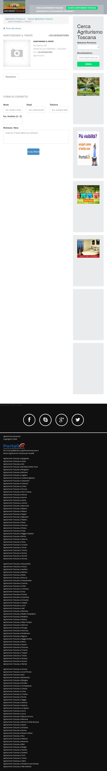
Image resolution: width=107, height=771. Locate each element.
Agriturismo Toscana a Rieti (14, 744)
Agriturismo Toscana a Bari (14, 674)
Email (29, 104)
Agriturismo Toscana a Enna (14, 591)
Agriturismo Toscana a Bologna (15, 680)
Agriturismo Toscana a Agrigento (16, 458)
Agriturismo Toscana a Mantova (15, 611)
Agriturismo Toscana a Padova (15, 519)
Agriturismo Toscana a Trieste (15, 655)
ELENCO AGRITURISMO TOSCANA (82, 8)
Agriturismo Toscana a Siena (14, 542)
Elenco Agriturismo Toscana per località (18, 453)
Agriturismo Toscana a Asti (13, 464)
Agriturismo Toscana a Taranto (15, 544)
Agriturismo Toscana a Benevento (16, 677)
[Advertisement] (92, 307)
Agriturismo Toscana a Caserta (15, 583)
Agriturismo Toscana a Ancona (15, 669)
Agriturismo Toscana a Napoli (14, 514)
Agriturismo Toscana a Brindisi (15, 683)
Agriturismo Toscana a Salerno (15, 539)
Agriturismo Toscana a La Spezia (16, 708)
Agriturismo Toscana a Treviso (15, 550)
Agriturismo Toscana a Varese (15, 553)
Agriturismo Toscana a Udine (14, 761)
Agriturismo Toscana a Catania (15, 688)
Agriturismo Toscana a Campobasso (17, 686)
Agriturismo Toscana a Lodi (14, 608)
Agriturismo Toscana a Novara (15, 619)
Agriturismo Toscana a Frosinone (16, 597)
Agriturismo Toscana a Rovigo (14, 747)
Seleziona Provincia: (87, 42)
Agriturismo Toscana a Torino (14, 547)
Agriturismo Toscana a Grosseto (15, 600)
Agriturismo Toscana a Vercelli (15, 556)
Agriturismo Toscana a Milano (15, 511)
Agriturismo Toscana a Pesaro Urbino (17, 733)
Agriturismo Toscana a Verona (15, 661)
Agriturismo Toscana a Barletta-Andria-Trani (20, 467)
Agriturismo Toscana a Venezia (15, 658)
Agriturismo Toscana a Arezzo (15, 566)
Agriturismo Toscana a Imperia (15, 705)
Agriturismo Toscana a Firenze (15, 594)
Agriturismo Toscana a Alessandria (17, 564)
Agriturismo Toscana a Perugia (15, 628)
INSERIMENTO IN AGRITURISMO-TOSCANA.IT (55, 11)
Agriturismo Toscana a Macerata (16, 506)
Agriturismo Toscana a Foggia (14, 700)
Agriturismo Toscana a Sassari (15, 644)
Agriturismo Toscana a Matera (15, 508)
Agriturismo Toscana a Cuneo (14, 486)
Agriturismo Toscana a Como (14, 691)
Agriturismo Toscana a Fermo (14, 697)
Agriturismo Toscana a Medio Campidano (19, 614)
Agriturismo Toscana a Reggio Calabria (18, 533)
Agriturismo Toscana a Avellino (15, 569)
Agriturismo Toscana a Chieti (14, 586)
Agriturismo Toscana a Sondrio (15, 752)
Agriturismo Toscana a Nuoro (14, 725)
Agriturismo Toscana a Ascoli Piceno (17, 672)
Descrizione (11, 76)
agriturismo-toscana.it (11, 436)
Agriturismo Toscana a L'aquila (15, 603)
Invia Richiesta (33, 151)
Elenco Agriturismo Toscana (40, 18)
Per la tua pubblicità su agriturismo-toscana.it (20, 450)
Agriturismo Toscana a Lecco (14, 711)
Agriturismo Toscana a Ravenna (15, 741)
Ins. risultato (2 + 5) (12, 116)
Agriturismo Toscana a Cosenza (15, 483)
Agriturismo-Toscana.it (15, 18)
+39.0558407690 (58, 35)
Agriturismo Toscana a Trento (14, 758)
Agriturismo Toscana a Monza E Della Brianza (21, 722)
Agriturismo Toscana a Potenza (15, 738)
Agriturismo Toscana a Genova (15, 702)
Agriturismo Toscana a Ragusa (15, 636)
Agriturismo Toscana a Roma (14, 641)
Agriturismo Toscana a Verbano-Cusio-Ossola (21, 764)
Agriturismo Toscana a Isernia (15, 497)
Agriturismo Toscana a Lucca (14, 713)
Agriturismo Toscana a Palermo (15, 625)
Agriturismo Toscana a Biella (14, 575)
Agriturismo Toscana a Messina (15, 719)
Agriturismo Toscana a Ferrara (15, 489)
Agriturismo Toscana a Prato (14, 531)
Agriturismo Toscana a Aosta (14, 461)
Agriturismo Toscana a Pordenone (16, 633)
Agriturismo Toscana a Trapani (15, 653)
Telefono (54, 104)
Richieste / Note (10, 127)
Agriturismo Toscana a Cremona (16, 589)
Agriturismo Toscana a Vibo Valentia (17, 766)
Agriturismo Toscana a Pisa (14, 736)
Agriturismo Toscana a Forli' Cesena (17, 492)
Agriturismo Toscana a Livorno (15, 503)
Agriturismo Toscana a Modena (15, 616)
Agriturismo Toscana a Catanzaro (16, 480)
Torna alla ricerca (13, 28)
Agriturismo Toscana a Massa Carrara (18, 716)
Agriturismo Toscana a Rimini (14, 536)
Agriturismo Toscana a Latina (14, 500)
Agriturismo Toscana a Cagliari (15, 475)
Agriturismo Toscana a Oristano (15, 727)
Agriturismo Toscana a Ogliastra (15, 517)
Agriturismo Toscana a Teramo (15, 650)
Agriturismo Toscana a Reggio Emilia (17, 639)
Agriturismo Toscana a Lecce (14, 605)
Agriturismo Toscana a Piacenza (15, 630)
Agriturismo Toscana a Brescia (15, 577)
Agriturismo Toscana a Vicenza (15, 558)
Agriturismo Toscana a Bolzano (15, 472)
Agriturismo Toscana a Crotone (15, 694)
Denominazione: (85, 52)
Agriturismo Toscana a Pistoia (14, 528)
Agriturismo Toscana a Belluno (15, 572)
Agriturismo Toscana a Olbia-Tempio (17, 622)
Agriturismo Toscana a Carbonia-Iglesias (19, 478)
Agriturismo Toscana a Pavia (14, 522)
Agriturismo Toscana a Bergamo (16, 469)
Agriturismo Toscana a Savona (15, 750)
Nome (6, 104)
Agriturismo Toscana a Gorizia (15, 494)
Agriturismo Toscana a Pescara (15, 525)
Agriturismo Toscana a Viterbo (15, 664)
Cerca (88, 64)
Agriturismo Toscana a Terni (14, 755)
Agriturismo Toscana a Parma (14, 730)
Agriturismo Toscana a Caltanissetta (17, 580)
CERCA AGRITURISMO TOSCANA (49, 8)
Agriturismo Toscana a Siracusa (15, 647)
